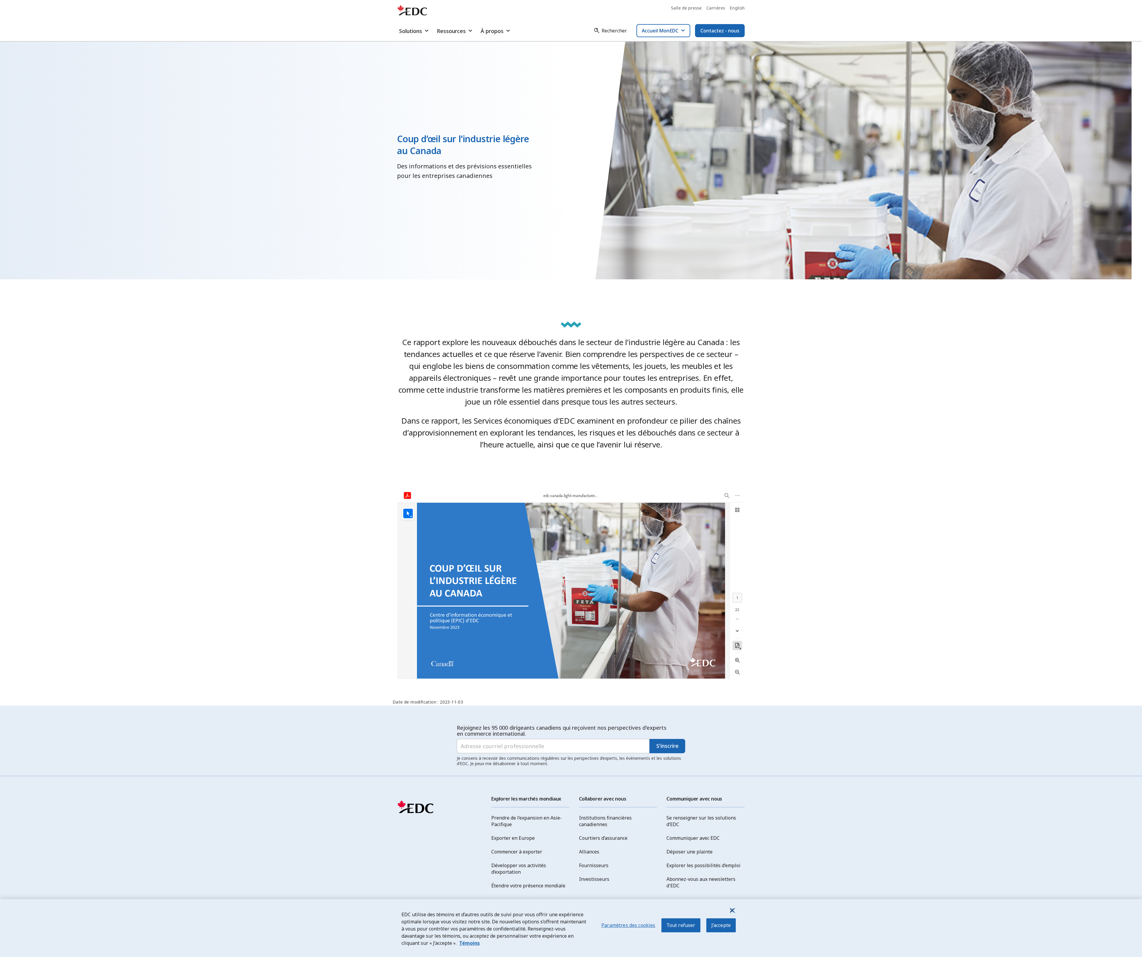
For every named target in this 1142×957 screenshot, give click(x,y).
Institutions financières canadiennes (605, 821)
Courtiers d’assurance (603, 838)
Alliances (589, 851)
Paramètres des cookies (628, 925)
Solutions (410, 31)
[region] (571, 928)
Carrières (715, 8)
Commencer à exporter (516, 851)
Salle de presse (686, 8)
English (737, 8)
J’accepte (721, 925)
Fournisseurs (593, 865)
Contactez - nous (719, 30)
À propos (492, 31)
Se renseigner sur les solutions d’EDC (701, 821)
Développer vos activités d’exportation (518, 868)
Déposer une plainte (689, 851)
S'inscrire (667, 745)
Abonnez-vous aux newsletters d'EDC (700, 882)
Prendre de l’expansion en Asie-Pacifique (526, 821)
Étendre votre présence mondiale (528, 885)
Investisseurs (594, 879)
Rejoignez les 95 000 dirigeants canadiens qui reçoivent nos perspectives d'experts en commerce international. (561, 731)
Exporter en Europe (513, 838)
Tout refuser (680, 925)
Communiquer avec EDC (693, 838)
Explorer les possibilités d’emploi (703, 865)
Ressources (451, 31)
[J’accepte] (731, 910)
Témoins (469, 943)
